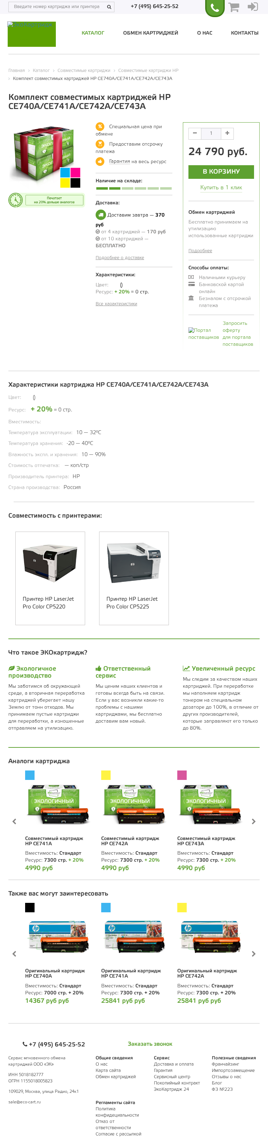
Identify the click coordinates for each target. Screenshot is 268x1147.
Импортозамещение (233, 1071)
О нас (204, 33)
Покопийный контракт (177, 1083)
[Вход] (253, 7)
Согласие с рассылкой (118, 1134)
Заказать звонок (150, 1044)
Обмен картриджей (150, 33)
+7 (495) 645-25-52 (154, 6)
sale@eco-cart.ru (24, 1102)
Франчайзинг (225, 1064)
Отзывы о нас (226, 1077)
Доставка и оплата (174, 1064)
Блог (217, 1083)
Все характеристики (116, 304)
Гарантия (119, 161)
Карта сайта (108, 1071)
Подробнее (200, 251)
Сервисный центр (172, 1077)
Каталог (93, 33)
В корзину (221, 172)
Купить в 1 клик (221, 187)
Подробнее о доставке (120, 258)
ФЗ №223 (222, 1089)
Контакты (245, 33)
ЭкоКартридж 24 (171, 1089)
